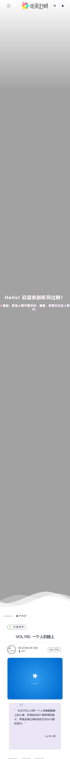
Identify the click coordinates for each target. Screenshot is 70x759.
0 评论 (56, 650)
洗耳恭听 (18, 627)
